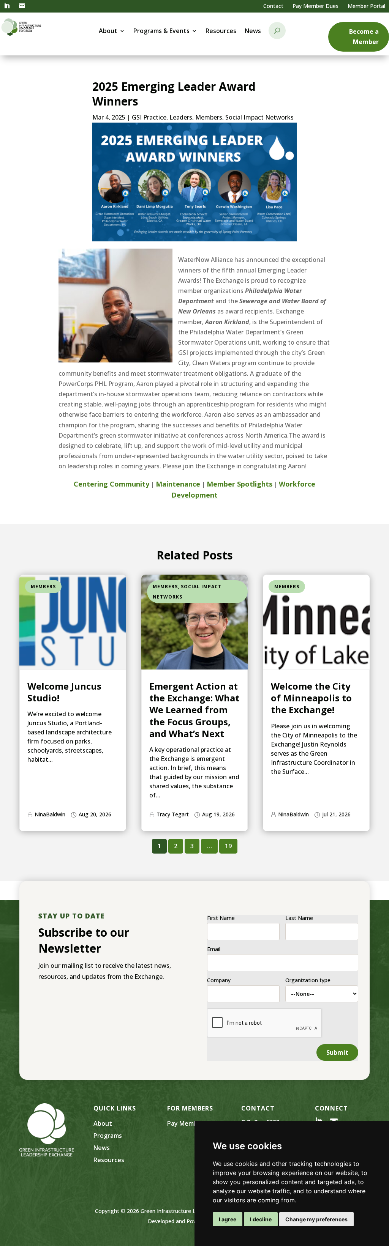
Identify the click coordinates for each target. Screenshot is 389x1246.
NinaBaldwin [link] (50, 814)
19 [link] (228, 846)
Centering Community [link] (111, 483)
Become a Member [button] (364, 36)
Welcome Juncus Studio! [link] (64, 692)
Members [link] (208, 117)
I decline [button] (261, 1219)
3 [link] (192, 846)
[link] (7, 6)
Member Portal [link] (366, 5)
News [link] (253, 31)
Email (213, 949)
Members (43, 586)
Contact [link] (273, 5)
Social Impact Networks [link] (259, 117)
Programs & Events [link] (161, 31)
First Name (221, 918)
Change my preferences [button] (316, 1219)
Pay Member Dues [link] (315, 5)
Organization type (307, 980)
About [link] (108, 31)
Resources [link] (221, 31)
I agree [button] (227, 1219)
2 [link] (175, 846)
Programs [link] (107, 1135)
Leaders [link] (180, 117)
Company (219, 980)
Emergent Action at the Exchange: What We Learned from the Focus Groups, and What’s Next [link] (194, 710)
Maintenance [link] (178, 483)
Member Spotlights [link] (239, 483)
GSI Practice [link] (149, 117)
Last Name (299, 918)
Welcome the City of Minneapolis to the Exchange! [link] (311, 698)
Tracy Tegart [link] (173, 814)
